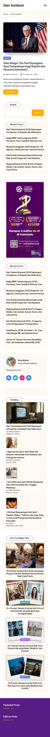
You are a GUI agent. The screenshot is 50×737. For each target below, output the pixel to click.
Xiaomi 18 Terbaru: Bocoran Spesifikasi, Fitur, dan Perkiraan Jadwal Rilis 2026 (24, 341)
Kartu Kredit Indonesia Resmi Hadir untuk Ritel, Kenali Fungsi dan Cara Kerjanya (24, 156)
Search (13, 104)
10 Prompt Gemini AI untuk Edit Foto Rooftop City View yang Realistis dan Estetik (25, 686)
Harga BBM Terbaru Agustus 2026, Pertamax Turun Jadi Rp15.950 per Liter (24, 139)
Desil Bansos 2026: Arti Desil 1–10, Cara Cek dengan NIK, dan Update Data (24, 331)
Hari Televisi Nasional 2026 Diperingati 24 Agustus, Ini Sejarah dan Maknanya (23, 130)
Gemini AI (25, 565)
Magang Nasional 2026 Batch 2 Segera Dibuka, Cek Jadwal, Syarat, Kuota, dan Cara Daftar (24, 167)
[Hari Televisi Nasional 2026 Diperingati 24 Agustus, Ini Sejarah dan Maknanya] (25, 412)
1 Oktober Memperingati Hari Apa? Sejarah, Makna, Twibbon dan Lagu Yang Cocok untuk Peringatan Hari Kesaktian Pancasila (24, 516)
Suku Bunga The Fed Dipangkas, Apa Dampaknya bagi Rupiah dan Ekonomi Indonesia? (24, 66)
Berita (7, 58)
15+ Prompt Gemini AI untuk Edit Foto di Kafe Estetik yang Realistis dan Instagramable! (25, 611)
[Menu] (45, 5)
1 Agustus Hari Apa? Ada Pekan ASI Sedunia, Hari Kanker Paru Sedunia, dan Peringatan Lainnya (24, 454)
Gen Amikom (13, 5)
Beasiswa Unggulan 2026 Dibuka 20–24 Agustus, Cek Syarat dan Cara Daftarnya (25, 148)
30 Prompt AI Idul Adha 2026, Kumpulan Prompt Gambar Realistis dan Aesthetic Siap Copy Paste (25, 573)
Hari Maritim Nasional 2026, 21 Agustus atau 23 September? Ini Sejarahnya (24, 322)
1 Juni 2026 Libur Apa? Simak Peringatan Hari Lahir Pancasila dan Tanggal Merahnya (24, 485)
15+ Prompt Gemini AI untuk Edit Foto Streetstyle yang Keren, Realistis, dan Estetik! (25, 648)
